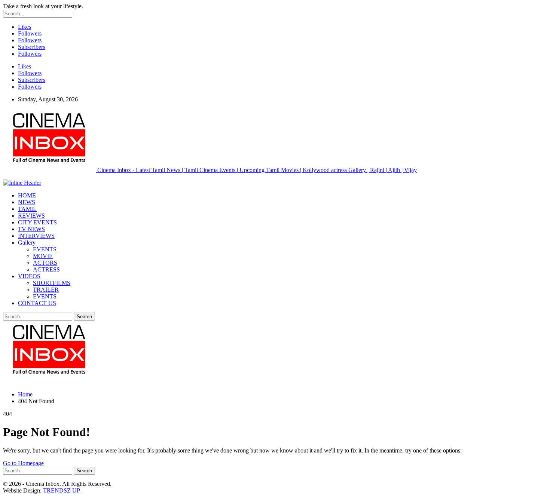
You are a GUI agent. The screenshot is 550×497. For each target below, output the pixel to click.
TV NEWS (31, 229)
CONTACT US (37, 303)
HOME (27, 195)
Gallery (27, 242)
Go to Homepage (23, 463)
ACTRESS (46, 269)
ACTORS (45, 263)
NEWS (26, 202)
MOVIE (43, 256)
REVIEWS (31, 215)
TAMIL (27, 209)
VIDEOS (29, 276)
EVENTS (44, 249)
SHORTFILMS (51, 283)
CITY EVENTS (37, 222)
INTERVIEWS (36, 236)
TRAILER (46, 289)
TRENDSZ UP (61, 490)
